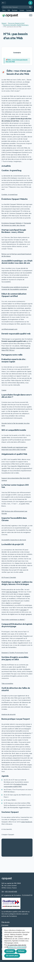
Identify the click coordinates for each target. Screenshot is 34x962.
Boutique (14, 10)
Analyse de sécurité (8, 714)
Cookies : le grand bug (9, 194)
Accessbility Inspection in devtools (14, 540)
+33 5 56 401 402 (11, 891)
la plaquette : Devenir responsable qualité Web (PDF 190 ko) (16, 348)
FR (3, 2)
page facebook (26, 822)
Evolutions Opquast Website (12, 223)
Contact (22, 10)
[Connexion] (30, 3)
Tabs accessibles (7, 683)
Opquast (4, 23)
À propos (29, 10)
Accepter (10, 951)
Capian (4, 390)
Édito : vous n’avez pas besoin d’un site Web (16, 60)
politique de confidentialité (17, 947)
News (4, 10)
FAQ (9, 10)
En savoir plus (12, 956)
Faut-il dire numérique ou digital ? (13, 619)
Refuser (21, 951)
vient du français (11, 592)
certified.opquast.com (9, 329)
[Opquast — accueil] (10, 15)
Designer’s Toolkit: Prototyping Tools (15, 653)
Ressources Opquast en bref (16, 23)
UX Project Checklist (9, 577)
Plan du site (6, 922)
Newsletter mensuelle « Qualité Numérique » (16, 25)
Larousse (23, 610)
